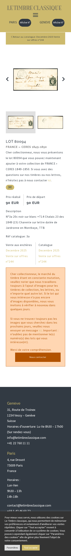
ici (49, 180)
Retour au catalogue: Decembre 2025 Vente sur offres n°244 (36, 38)
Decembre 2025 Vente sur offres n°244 (17, 256)
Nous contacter (37, 357)
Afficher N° (25, 22)
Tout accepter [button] (31, 547)
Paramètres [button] (12, 547)
